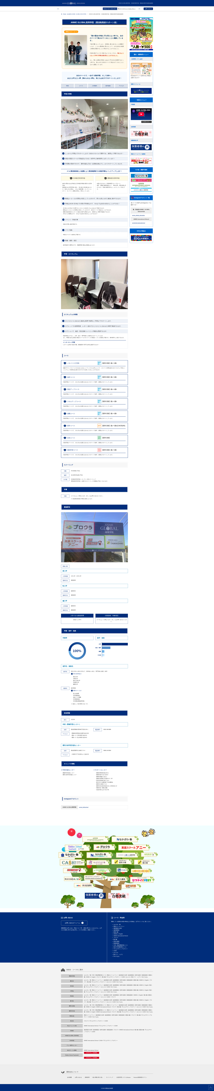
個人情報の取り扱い (98, 1077)
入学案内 (94, 85)
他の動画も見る (146, 122)
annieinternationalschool (138, 223)
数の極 (115, 939)
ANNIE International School (121, 935)
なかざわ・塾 (117, 924)
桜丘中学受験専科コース (120, 947)
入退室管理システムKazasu (123, 1077)
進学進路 (108, 85)
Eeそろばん (117, 956)
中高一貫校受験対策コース (121, 945)
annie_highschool (83, 807)
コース (81, 85)
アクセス (121, 85)
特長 (67, 85)
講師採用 (87, 1077)
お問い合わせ (148, 8)
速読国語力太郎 (118, 928)
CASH (115, 950)
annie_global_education (138, 215)
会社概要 (69, 1077)
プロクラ (116, 937)
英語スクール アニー (119, 926)
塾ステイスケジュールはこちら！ (63, 8)
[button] (58, 9)
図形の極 (116, 932)
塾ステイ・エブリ (118, 954)
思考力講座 (116, 941)
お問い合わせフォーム (74, 923)
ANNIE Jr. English (118, 934)
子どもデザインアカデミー (121, 948)
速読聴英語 (116, 930)
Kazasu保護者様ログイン (140, 1077)
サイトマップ (109, 1077)
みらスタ (116, 952)
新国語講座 (116, 943)
